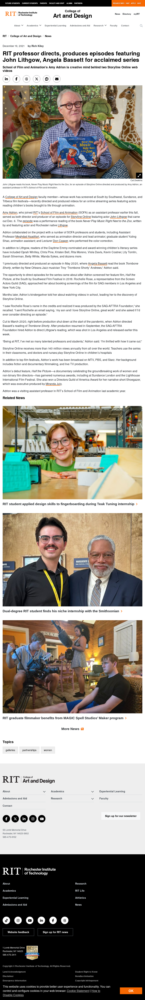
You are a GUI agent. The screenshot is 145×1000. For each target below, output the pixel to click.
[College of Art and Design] (29, 779)
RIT (5, 36)
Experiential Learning (55, 25)
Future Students (12, 3)
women (48, 750)
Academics (9, 890)
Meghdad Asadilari (27, 236)
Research (80, 883)
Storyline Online (81, 217)
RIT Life (80, 890)
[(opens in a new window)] (6, 818)
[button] (141, 25)
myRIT (137, 13)
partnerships (29, 750)
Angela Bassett (97, 263)
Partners (78, 3)
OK (131, 990)
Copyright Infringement (86, 980)
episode (28, 221)
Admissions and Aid (80, 25)
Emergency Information (14, 980)
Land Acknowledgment (14, 971)
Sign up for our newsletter (121, 816)
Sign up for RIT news (55, 932)
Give (139, 3)
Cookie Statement (78, 991)
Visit (127, 3)
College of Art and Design (25, 36)
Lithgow (63, 225)
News (117, 13)
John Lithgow (118, 217)
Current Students (30, 3)
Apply (133, 3)
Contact (125, 25)
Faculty (113, 25)
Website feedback (18, 932)
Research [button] (98, 25)
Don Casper (60, 241)
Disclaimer (8, 976)
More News (70, 729)
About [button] (17, 25)
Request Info (118, 3)
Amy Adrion (10, 212)
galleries (10, 750)
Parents (43, 3)
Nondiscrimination (84, 976)
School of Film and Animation (59, 212)
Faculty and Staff (56, 3)
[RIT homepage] (21, 14)
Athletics (80, 897)
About (6, 883)
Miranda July (54, 384)
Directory (127, 13)
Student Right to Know (86, 971)
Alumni (69, 3)
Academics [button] (32, 25)
